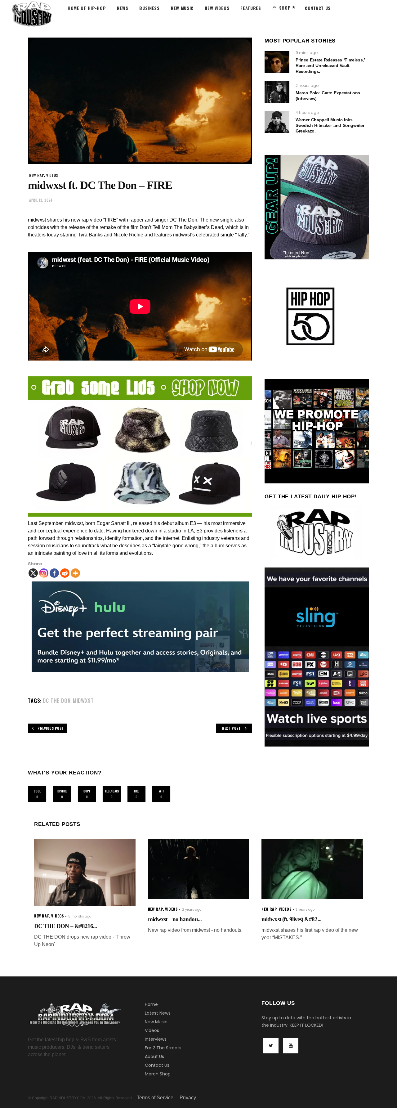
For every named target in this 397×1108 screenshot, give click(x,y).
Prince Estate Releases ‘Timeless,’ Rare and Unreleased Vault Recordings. (330, 65)
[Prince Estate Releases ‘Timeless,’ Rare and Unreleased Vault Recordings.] (277, 62)
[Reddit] (64, 573)
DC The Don (57, 700)
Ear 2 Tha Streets (163, 1048)
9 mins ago (307, 52)
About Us (154, 1056)
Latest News (158, 1013)
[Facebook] (54, 573)
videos (52, 175)
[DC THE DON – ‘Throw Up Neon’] (85, 872)
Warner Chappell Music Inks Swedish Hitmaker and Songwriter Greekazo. (330, 125)
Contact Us (157, 1065)
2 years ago (191, 909)
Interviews (156, 1039)
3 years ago (305, 909)
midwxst (83, 700)
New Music (156, 1022)
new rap (36, 175)
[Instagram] (43, 573)
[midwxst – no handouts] (198, 869)
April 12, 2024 (41, 200)
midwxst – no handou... (175, 919)
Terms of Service (155, 1097)
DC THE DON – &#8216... (65, 926)
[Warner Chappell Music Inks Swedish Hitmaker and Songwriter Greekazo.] (277, 122)
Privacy (188, 1097)
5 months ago (79, 916)
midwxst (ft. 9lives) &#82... (291, 919)
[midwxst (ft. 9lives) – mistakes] (312, 869)
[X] (33, 573)
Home (151, 1004)
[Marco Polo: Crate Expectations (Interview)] (277, 92)
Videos (152, 1030)
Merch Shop (158, 1074)
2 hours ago (307, 85)
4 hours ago (307, 112)
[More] (75, 573)
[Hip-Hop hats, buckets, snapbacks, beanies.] (140, 446)
